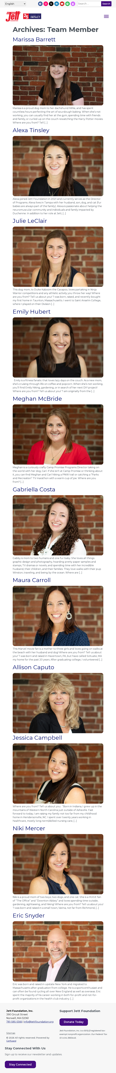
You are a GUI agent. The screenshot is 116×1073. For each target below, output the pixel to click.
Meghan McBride (37, 398)
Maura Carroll (32, 580)
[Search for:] (89, 3)
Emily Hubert (32, 311)
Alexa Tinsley (31, 130)
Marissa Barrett (34, 39)
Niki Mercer (29, 828)
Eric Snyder (29, 915)
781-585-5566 (14, 1021)
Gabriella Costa (34, 489)
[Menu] (106, 16)
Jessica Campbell (37, 737)
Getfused (11, 1041)
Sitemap (10, 1033)
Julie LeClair (30, 220)
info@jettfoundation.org (39, 1021)
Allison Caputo (33, 667)
